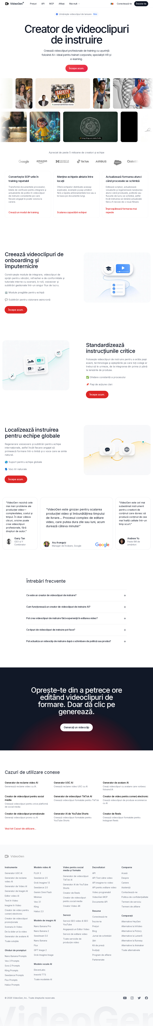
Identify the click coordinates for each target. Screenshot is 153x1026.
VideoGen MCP (100, 897)
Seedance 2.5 (41, 878)
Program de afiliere (101, 955)
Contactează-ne (129, 892)
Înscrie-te (141, 3)
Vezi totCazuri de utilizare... (20, 828)
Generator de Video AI (16, 886)
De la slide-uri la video (16, 931)
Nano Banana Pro (42, 926)
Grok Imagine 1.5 (42, 882)
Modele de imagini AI (45, 920)
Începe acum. (76, 68)
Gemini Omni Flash (43, 892)
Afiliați (62, 3)
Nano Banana (40, 940)
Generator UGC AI (13, 873)
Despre (125, 878)
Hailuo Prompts (12, 984)
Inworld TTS (40, 974)
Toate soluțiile (12, 941)
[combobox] (112, 3)
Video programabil (101, 892)
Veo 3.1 (37, 902)
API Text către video (102, 878)
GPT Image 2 (40, 950)
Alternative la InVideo (131, 926)
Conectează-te (124, 3)
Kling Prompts (11, 970)
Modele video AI (42, 867)
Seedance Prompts (14, 975)
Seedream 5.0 (41, 936)
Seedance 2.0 (41, 887)
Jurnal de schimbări (101, 936)
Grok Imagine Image (43, 955)
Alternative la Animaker (132, 945)
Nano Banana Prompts (16, 956)
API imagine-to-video (102, 882)
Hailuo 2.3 (38, 911)
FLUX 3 (37, 873)
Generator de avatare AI (17, 936)
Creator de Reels (71, 893)
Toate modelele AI (43, 979)
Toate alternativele (130, 950)
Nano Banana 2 (41, 931)
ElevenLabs (39, 970)
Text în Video (11, 900)
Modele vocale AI (43, 964)
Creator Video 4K (71, 906)
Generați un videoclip (76, 727)
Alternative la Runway (132, 940)
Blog (94, 931)
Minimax (38, 897)
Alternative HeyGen (131, 921)
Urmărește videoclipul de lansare (78, 14)
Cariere (125, 882)
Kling (36, 906)
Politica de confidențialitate (134, 897)
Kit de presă (98, 945)
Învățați (96, 950)
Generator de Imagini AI (16, 891)
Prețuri (33, 3)
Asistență (125, 887)
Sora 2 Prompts (12, 965)
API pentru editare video (104, 887)
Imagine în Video (13, 905)
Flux (36, 945)
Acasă (124, 873)
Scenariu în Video (13, 927)
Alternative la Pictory (131, 931)
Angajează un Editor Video (76, 929)
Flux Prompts (11, 980)
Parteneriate (98, 959)
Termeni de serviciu (131, 902)
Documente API (99, 902)
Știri (94, 940)
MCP (51, 3)
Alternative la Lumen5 (131, 936)
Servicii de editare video (75, 934)
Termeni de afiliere (130, 906)
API (43, 3)
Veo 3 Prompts (12, 961)
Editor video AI (12, 896)
